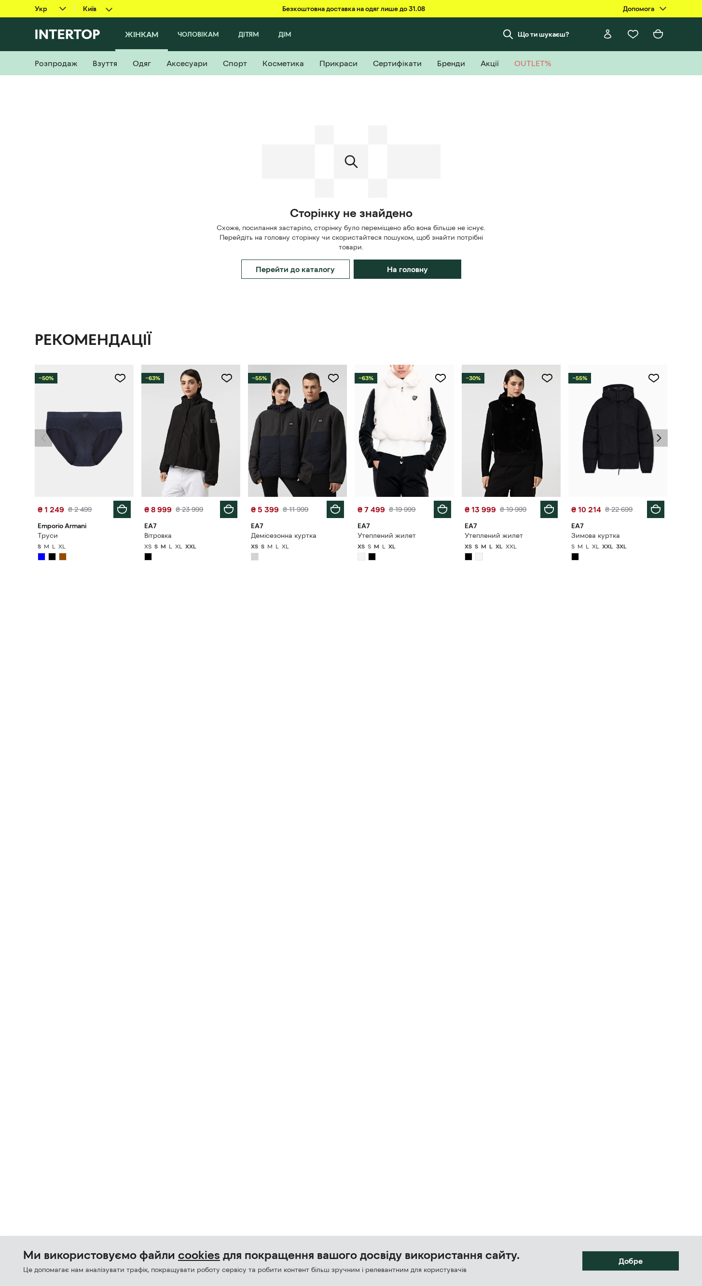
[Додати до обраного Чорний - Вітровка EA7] (226, 378)
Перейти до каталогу (295, 269)
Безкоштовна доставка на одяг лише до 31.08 (353, 8)
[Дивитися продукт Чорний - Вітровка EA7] (190, 431)
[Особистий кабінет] (608, 34)
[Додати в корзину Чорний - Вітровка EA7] (228, 509)
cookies (199, 1255)
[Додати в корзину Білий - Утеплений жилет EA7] (442, 509)
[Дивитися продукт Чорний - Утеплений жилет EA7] (511, 431)
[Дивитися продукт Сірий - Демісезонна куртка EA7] (297, 431)
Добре (631, 1261)
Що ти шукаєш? (543, 34)
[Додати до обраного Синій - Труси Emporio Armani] (120, 378)
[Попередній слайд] (43, 438)
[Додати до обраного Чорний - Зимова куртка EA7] (653, 378)
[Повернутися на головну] (67, 34)
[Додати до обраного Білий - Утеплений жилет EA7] (440, 378)
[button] (43, 438)
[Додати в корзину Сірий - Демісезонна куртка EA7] (335, 509)
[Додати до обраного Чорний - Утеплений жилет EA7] (547, 378)
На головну (407, 269)
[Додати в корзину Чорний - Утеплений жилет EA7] (549, 509)
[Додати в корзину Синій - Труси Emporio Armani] (122, 509)
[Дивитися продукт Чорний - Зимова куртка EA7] (617, 431)
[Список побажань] (633, 34)
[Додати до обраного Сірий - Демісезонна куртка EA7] (333, 378)
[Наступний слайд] (659, 438)
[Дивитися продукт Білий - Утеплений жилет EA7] (404, 431)
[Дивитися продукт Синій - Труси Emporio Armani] (84, 431)
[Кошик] (658, 34)
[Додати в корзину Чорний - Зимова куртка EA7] (655, 509)
